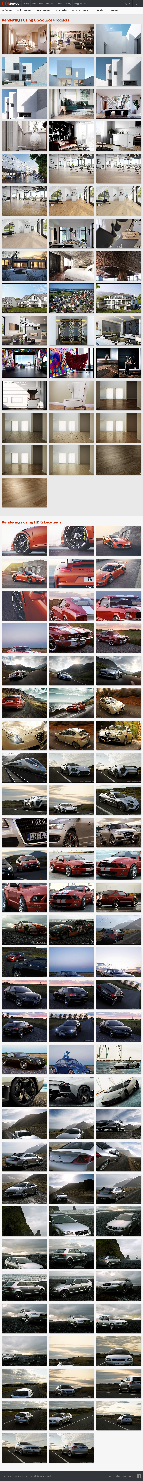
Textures (114, 10)
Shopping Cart (80, 3)
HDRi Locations (80, 10)
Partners (49, 3)
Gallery (68, 3)
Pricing (26, 3)
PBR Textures (44, 10)
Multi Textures (24, 10)
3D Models (99, 10)
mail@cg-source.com (123, 1476)
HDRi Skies (61, 10)
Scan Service (37, 3)
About (59, 3)
